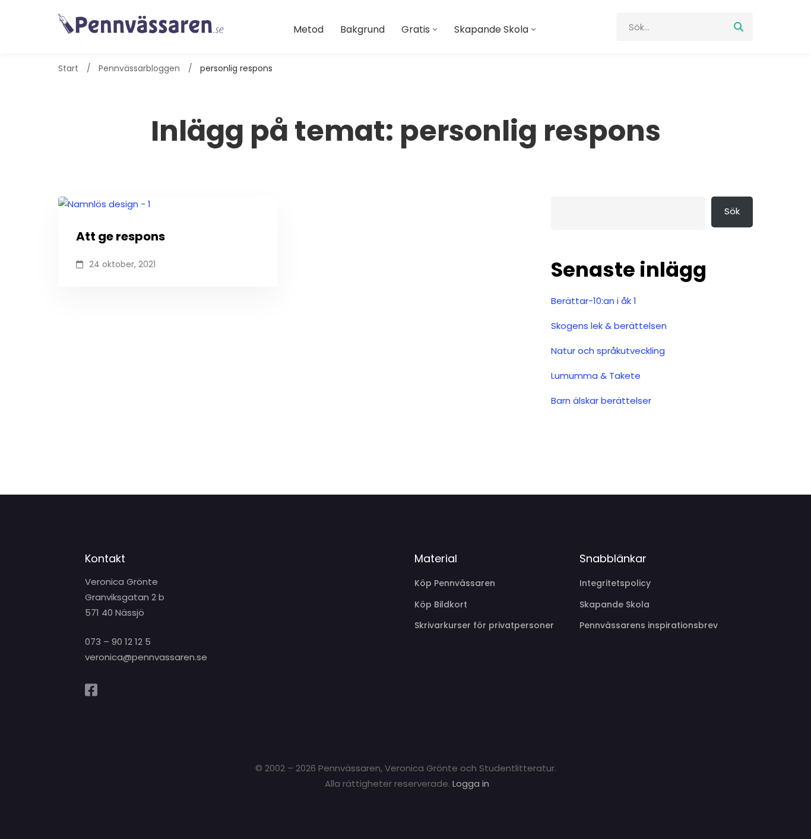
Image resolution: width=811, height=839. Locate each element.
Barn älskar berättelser (601, 400)
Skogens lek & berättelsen (609, 325)
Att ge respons (120, 236)
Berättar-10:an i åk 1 (593, 301)
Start (68, 68)
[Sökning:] (684, 27)
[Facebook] (91, 690)
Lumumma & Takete (596, 375)
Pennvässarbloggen (139, 68)
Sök (732, 211)
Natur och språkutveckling (608, 350)
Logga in (470, 783)
